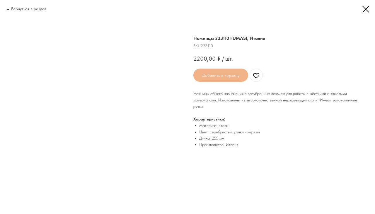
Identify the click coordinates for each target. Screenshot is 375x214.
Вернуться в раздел (28, 8)
